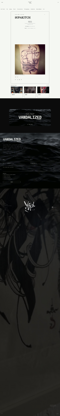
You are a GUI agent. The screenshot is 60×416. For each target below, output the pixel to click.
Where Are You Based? (7, 163)
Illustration (20, 9)
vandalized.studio (8, 205)
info (5, 203)
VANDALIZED (30, 117)
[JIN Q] (43, 90)
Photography (26, 9)
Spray (10, 9)
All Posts (3, 9)
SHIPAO (13, 94)
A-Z (43, 9)
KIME (26, 94)
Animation (33, 9)
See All (48, 85)
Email (31, 159)
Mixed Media (38, 9)
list (5, 208)
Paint (14, 9)
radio (6, 209)
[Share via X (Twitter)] (17, 79)
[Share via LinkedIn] (19, 79)
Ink (7, 9)
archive (6, 207)
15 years (6, 204)
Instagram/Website (33, 163)
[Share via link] (21, 79)
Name (4, 159)
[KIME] (30, 90)
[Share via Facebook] (15, 79)
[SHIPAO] (17, 90)
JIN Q (39, 94)
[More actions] (44, 14)
